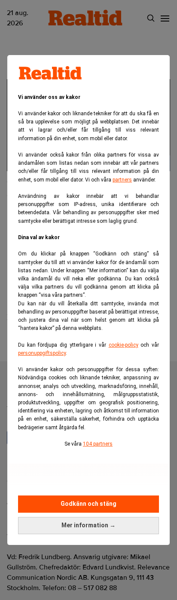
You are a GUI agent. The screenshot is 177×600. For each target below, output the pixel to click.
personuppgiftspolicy (42, 353)
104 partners (98, 444)
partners (122, 180)
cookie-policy (123, 345)
